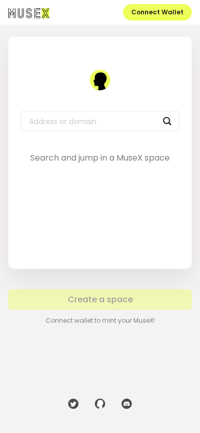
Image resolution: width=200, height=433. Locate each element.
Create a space (100, 299)
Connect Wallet (157, 12)
